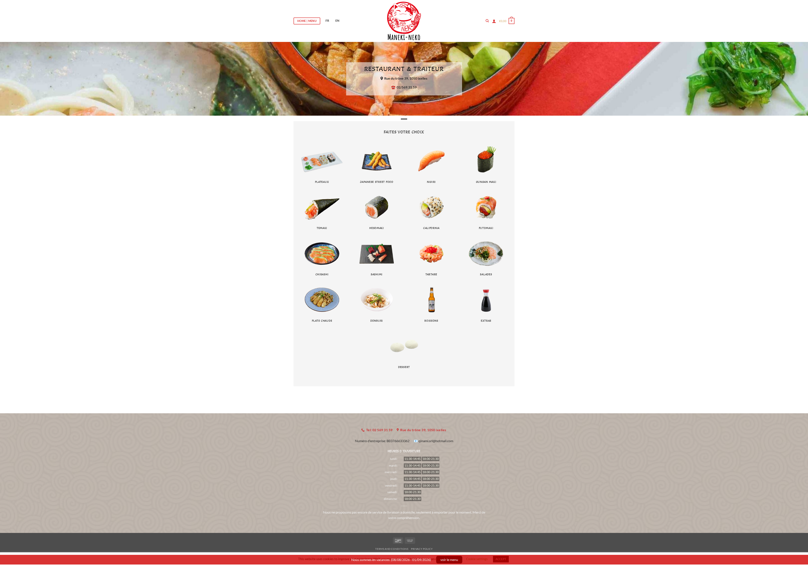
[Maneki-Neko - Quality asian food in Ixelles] (404, 21)
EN (337, 20)
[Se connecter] (494, 21)
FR (327, 20)
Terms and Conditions (391, 548)
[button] (506, 21)
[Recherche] (487, 21)
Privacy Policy (422, 548)
